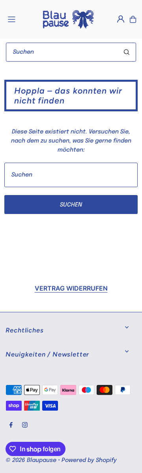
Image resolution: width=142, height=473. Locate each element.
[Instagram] (25, 425)
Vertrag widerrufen (71, 288)
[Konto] (120, 19)
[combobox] (71, 52)
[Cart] (133, 19)
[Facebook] (11, 425)
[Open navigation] (21, 18)
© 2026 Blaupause (31, 460)
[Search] (126, 52)
